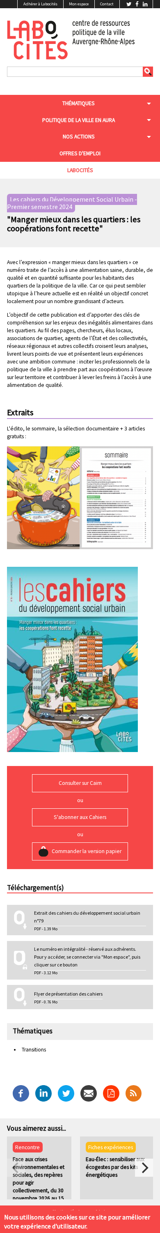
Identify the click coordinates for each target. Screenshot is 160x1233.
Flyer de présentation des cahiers (68, 994)
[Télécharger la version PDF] (111, 1093)
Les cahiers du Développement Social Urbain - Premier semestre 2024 (72, 203)
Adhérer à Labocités (40, 4)
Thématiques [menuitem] (78, 103)
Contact (107, 4)
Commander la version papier (86, 851)
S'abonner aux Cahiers (80, 817)
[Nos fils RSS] (134, 1093)
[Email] (88, 1092)
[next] (144, 1168)
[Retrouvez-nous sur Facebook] (137, 4)
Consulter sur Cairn (80, 783)
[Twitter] (66, 1092)
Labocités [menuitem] (80, 170)
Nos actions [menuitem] (79, 136)
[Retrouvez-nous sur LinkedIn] (145, 4)
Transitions (34, 1049)
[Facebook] (21, 1092)
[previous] (16, 1168)
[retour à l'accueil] (71, 38)
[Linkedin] (43, 1092)
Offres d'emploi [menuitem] (80, 153)
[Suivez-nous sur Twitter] (129, 4)
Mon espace (79, 4)
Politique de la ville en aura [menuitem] (78, 120)
